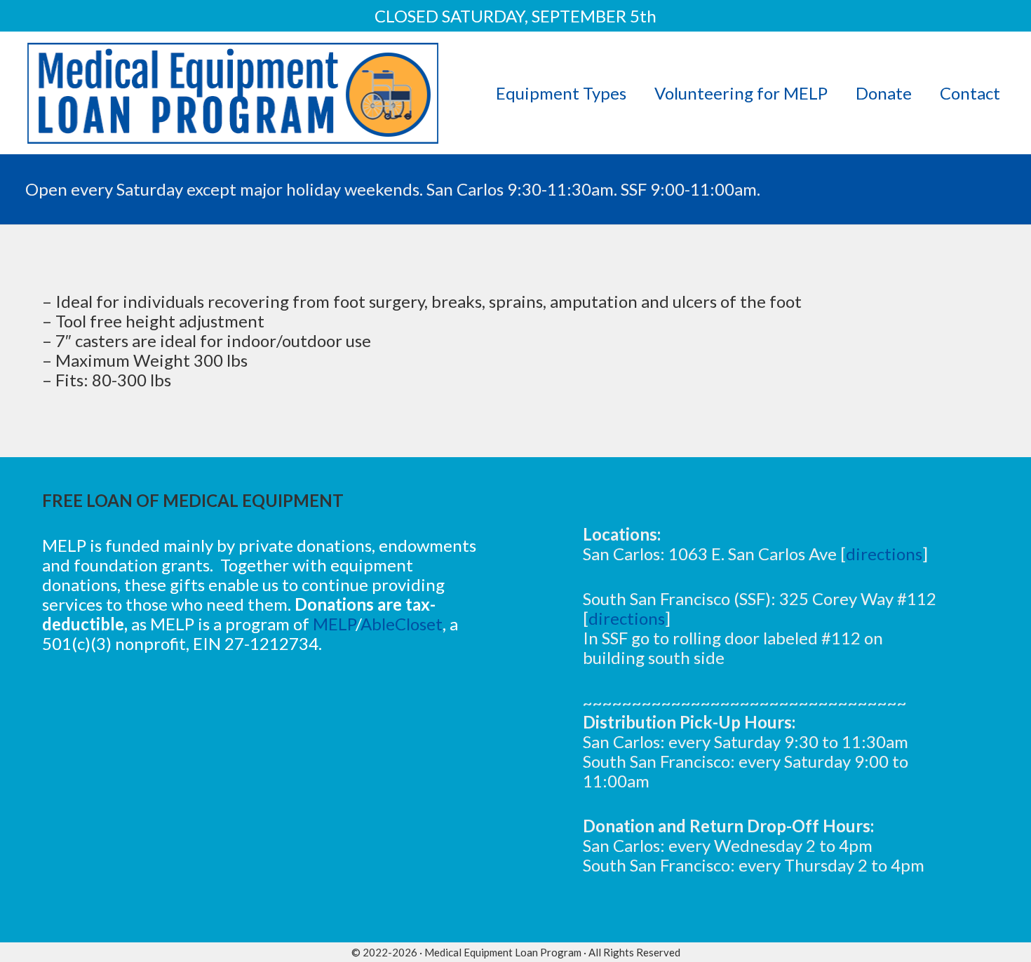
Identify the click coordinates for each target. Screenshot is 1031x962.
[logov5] (233, 93)
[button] (1014, 93)
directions (884, 553)
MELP (334, 624)
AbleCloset (401, 624)
